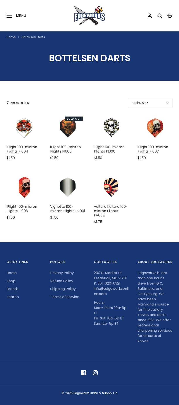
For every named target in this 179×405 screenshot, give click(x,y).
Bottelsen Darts (33, 37)
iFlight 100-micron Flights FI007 (153, 149)
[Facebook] (83, 373)
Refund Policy (61, 280)
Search (13, 296)
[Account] (150, 16)
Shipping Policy (63, 288)
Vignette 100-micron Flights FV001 (67, 208)
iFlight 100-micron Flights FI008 (22, 208)
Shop (11, 280)
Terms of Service (64, 296)
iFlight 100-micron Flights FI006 (109, 149)
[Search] (160, 16)
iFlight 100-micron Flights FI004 (22, 149)
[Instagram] (95, 373)
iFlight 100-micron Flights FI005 (65, 149)
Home (11, 37)
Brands (13, 288)
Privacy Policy (62, 272)
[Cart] (170, 16)
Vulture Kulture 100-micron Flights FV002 (111, 211)
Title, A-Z (140, 102)
